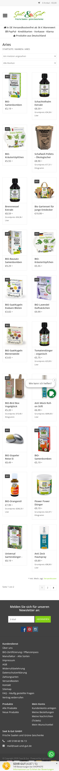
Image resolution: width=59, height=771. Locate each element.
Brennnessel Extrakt (12, 208)
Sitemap (6, 689)
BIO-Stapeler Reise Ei (12, 457)
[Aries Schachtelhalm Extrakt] (44, 85)
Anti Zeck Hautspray (40, 555)
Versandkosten (50, 578)
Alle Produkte (9, 708)
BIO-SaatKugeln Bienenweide (13, 352)
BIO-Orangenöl (13, 501)
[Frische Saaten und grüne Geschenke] (34, 15)
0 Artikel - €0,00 (49, 2)
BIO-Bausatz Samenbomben (13, 260)
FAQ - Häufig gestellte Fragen (18, 693)
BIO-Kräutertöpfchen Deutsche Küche (44, 260)
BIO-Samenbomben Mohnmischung (43, 457)
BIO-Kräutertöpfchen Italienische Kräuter (14, 155)
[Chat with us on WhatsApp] (51, 754)
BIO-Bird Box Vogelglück (12, 404)
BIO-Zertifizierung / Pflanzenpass (20, 652)
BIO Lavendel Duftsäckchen (42, 306)
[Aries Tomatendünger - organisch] (44, 334)
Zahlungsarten (10, 676)
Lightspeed (47, 758)
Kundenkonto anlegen (44, 708)
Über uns (7, 647)
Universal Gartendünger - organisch (13, 555)
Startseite (7, 49)
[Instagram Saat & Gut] (35, 629)
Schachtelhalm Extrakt (43, 103)
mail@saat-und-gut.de (19, 745)
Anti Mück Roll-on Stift (43, 404)
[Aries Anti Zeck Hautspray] (44, 537)
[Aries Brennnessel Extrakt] (14, 190)
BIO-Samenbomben (13, 103)
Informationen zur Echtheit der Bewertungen (33, 769)
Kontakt (6, 685)
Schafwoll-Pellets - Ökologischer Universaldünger (44, 155)
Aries (27, 49)
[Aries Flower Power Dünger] (44, 485)
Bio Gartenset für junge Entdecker (44, 208)
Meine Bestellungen (43, 712)
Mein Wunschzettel (42, 724)
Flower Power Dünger (42, 503)
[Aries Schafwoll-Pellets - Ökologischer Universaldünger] (44, 137)
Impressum (8, 660)
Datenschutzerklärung (14, 672)
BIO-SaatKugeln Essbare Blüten (13, 306)
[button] (51, 393)
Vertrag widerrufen (12, 697)
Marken (19, 49)
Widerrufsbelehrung (13, 668)
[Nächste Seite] (53, 587)
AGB (4, 664)
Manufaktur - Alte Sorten (16, 656)
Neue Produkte (10, 712)
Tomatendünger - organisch (44, 352)
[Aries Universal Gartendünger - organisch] (14, 537)
